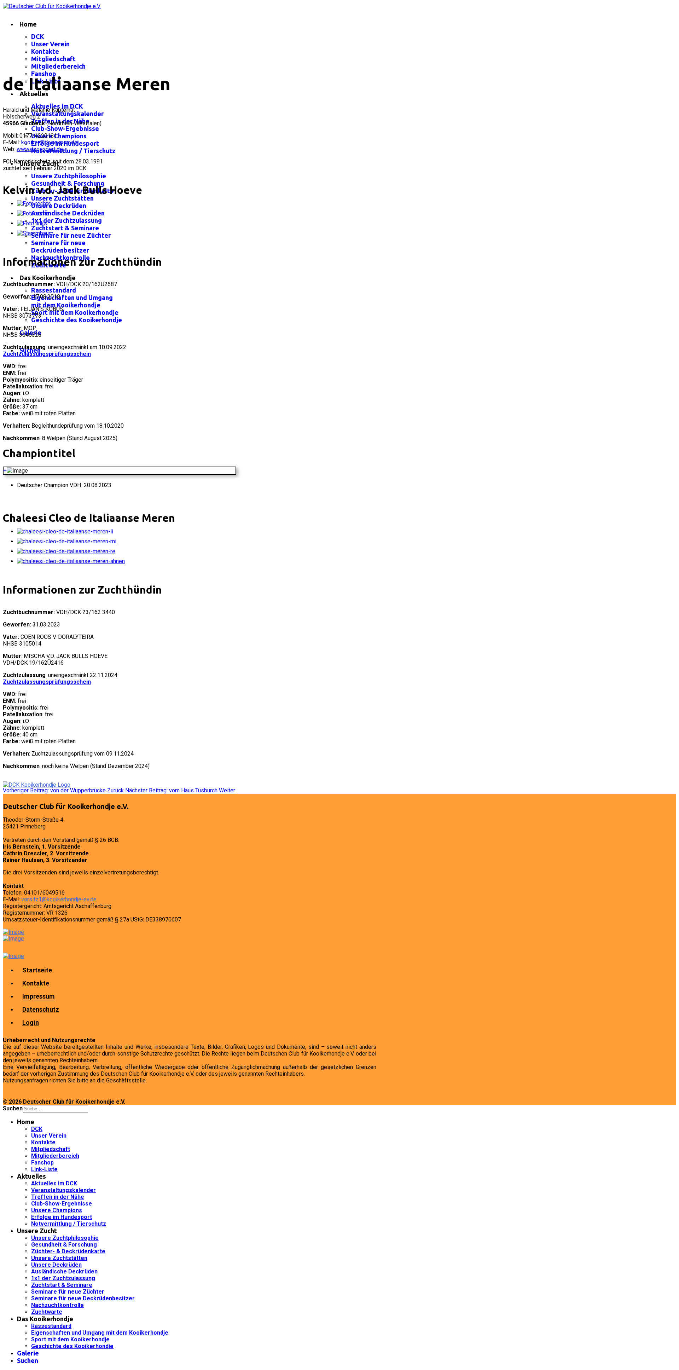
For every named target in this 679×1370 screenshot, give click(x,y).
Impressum (38, 996)
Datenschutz (40, 1009)
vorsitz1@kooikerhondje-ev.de (59, 899)
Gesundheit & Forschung (67, 183)
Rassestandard (53, 290)
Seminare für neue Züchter (71, 235)
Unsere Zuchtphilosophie (68, 175)
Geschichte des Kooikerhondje (76, 319)
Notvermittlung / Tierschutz (73, 150)
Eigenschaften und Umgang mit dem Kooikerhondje (72, 301)
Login (30, 1022)
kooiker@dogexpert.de (49, 142)
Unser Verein (50, 43)
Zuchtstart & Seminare (65, 227)
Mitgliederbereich (58, 66)
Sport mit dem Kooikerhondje (74, 312)
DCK (37, 36)
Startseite (37, 970)
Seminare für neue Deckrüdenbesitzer (60, 246)
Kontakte (45, 51)
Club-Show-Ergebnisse (65, 128)
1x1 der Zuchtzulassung (66, 220)
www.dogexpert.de (40, 149)
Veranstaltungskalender (67, 113)
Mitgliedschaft (53, 58)
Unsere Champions (59, 135)
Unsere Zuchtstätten (62, 198)
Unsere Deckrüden (58, 205)
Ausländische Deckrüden (68, 212)
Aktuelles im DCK (57, 106)
